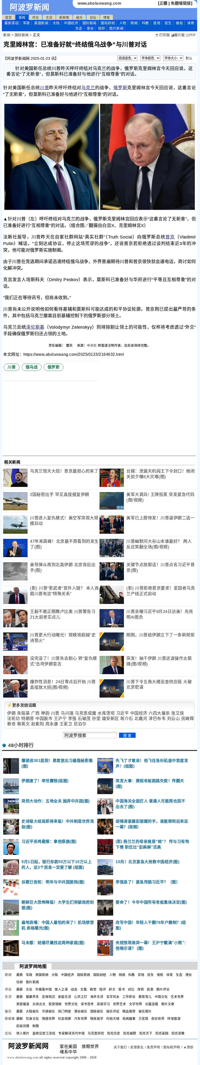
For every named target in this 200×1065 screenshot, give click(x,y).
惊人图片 (23, 1033)
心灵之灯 (80, 996)
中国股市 (43, 718)
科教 (145, 23)
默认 (189, 58)
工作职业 (129, 996)
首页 (8, 17)
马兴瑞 (67, 713)
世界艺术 (119, 1004)
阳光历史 (113, 1033)
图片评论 (163, 989)
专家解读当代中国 (71, 1033)
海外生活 (96, 996)
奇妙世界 (157, 1018)
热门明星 (64, 1011)
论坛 (93, 17)
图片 (116, 28)
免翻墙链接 (181, 3)
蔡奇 (11, 724)
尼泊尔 (80, 724)
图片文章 (167, 1004)
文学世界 (135, 1004)
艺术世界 (177, 996)
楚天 (70, 345)
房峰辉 (187, 718)
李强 (72, 718)
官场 (156, 23)
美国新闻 (41, 23)
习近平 (122, 713)
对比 (131, 989)
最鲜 (19, 1018)
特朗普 (27, 718)
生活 (49, 17)
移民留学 (96, 1018)
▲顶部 (188, 1047)
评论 (35, 17)
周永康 (51, 724)
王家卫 (66, 724)
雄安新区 (110, 718)
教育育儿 (145, 996)
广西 (35, 713)
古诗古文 (39, 1004)
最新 (11, 23)
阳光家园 (162, 1033)
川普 (44, 87)
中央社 (92, 345)
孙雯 (96, 718)
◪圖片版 (178, 35)
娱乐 (79, 17)
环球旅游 (173, 1018)
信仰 (101, 28)
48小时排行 (21, 745)
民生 (168, 23)
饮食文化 (32, 1018)
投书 (121, 989)
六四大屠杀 (159, 713)
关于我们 (120, 1047)
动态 (74, 989)
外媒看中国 (43, 989)
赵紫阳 (37, 724)
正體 (164, 3)
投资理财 (55, 1004)
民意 (150, 989)
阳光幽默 (129, 1033)
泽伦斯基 (35, 327)
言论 (29, 989)
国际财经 (108, 23)
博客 (106, 17)
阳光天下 (145, 1033)
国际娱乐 (96, 1011)
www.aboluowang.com (99, 3)
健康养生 (32, 996)
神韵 (45, 713)
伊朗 (11, 713)
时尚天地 (113, 1018)
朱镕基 (23, 713)
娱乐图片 (145, 1011)
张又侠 (177, 713)
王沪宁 (60, 718)
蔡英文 (23, 724)
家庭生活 (64, 996)
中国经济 (71, 23)
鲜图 (35, 1026)
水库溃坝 (106, 713)
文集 (83, 989)
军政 (26, 23)
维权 (179, 23)
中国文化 (161, 996)
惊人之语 (61, 989)
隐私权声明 (171, 1047)
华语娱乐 (48, 1011)
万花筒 (144, 1018)
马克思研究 (96, 1033)
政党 (93, 989)
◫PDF (191, 35)
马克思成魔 (85, 713)
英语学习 (103, 1004)
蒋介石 (126, 718)
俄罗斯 (120, 87)
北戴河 (140, 718)
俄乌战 (32, 367)
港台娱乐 (80, 1011)
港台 (90, 28)
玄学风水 (113, 996)
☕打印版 (162, 35)
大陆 (56, 23)
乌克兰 (88, 87)
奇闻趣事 (129, 1018)
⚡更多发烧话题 (21, 705)
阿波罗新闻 (30, 7)
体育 (190, 23)
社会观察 (64, 1018)
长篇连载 (151, 1004)
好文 (112, 989)
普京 (170, 237)
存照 (140, 989)
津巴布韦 (157, 718)
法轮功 (13, 718)
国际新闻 (89, 23)
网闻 (134, 23)
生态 (78, 28)
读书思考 (87, 1004)
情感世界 (48, 1018)
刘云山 (173, 718)
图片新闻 (32, 982)
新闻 (22, 17)
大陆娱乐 (32, 1011)
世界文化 (71, 1004)
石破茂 (84, 718)
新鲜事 (64, 17)
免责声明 (153, 1047)
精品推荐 (129, 1011)
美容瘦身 (23, 1004)
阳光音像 (178, 1033)
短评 (102, 989)
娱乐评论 (113, 1011)
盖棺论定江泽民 (44, 1033)
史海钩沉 (48, 996)
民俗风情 (23, 1026)
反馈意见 (136, 1047)
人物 (122, 23)
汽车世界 (80, 1018)
